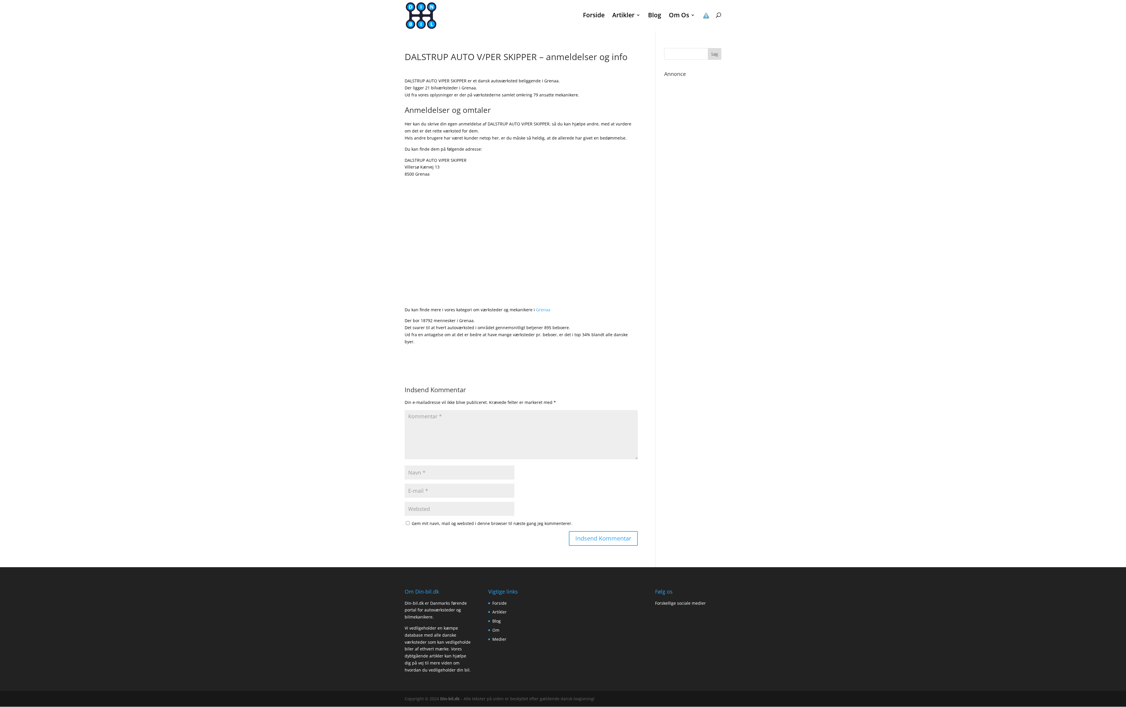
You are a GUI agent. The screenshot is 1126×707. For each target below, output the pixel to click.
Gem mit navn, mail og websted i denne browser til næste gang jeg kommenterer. (492, 523)
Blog (654, 16)
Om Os (679, 16)
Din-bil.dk (450, 698)
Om (495, 630)
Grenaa (543, 309)
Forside (594, 16)
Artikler (499, 612)
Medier (499, 639)
